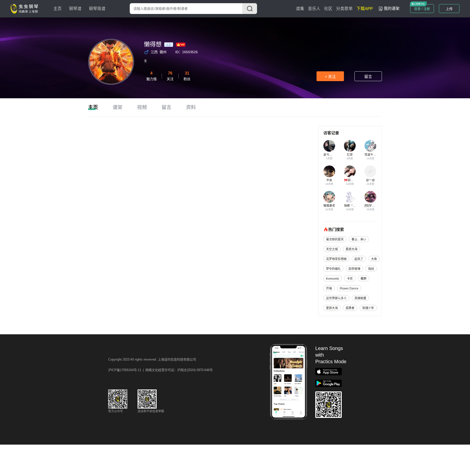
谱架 (117, 107)
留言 (368, 77)
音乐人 (314, 9)
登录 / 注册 (422, 9)
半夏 (329, 180)
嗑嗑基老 (329, 205)
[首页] (25, 8)
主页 (57, 9)
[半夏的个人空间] (329, 171)
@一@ (370, 180)
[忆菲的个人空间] (350, 146)
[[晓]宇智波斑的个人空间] (370, 197)
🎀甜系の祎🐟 (353, 180)
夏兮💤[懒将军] (333, 154)
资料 (191, 107)
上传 (449, 9)
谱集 (300, 9)
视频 (142, 107)
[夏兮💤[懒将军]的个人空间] (329, 146)
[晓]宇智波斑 (372, 205)
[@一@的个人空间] (370, 171)
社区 (328, 9)
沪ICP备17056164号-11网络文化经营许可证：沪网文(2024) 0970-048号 (160, 370)
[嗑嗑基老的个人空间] (329, 197)
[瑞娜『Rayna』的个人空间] (350, 197)
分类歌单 (344, 9)
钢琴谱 (75, 9)
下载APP (364, 9)
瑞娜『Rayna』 (354, 205)
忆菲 (350, 154)
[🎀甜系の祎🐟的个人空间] (350, 171)
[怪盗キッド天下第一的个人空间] (370, 146)
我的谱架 (392, 8)
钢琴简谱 (97, 9)
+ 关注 (330, 77)
